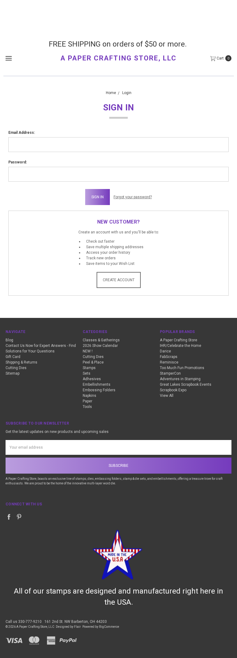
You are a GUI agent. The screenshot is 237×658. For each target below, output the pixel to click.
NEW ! (88, 351)
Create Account (119, 280)
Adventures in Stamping (180, 379)
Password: (17, 162)
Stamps (89, 368)
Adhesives (92, 379)
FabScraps (168, 357)
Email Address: (21, 132)
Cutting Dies (16, 368)
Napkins (89, 395)
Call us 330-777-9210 (24, 621)
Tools (87, 407)
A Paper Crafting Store (178, 340)
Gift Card (13, 357)
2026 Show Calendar (100, 345)
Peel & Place (93, 362)
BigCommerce (109, 626)
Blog (9, 340)
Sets (86, 373)
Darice (165, 351)
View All (166, 395)
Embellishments (96, 384)
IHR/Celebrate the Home (180, 345)
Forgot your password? (133, 197)
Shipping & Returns (21, 362)
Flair (77, 626)
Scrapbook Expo (173, 390)
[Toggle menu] (8, 58)
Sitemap (12, 373)
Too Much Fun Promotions (182, 368)
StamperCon (170, 373)
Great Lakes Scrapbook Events (185, 384)
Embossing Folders (99, 390)
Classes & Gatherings (101, 340)
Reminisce (169, 362)
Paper (87, 401)
